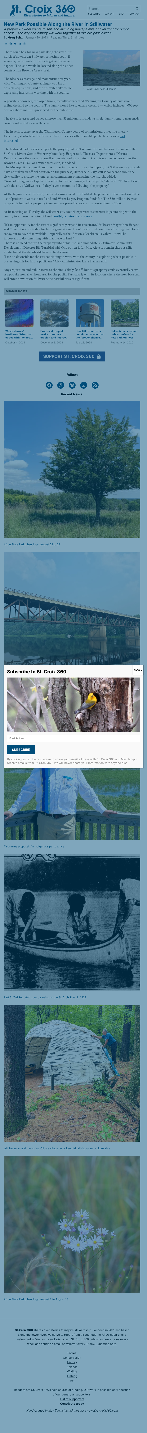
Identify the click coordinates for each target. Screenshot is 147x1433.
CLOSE (138, 669)
